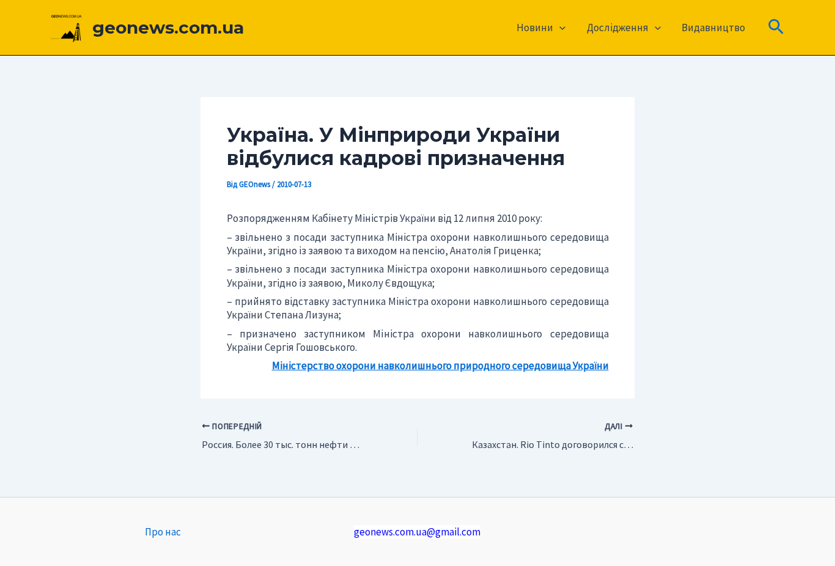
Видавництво (713, 27)
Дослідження (618, 27)
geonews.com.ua (168, 27)
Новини (535, 27)
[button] (559, 27)
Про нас (163, 531)
